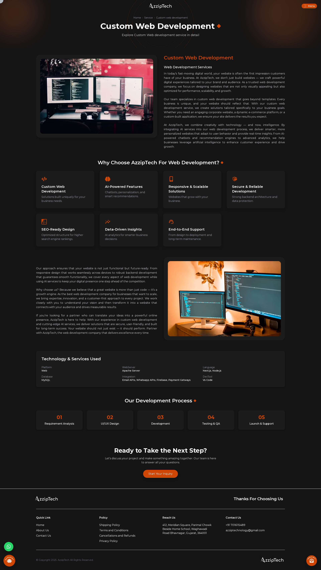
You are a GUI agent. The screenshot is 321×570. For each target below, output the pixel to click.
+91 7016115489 (235, 525)
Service (148, 17)
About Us (42, 530)
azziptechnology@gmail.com (245, 530)
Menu (311, 6)
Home (137, 17)
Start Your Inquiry (160, 473)
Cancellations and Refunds (117, 535)
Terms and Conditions (113, 530)
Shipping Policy (109, 525)
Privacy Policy (108, 541)
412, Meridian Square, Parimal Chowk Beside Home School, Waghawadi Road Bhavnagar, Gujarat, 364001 (187, 529)
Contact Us (43, 535)
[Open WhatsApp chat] (8, 546)
